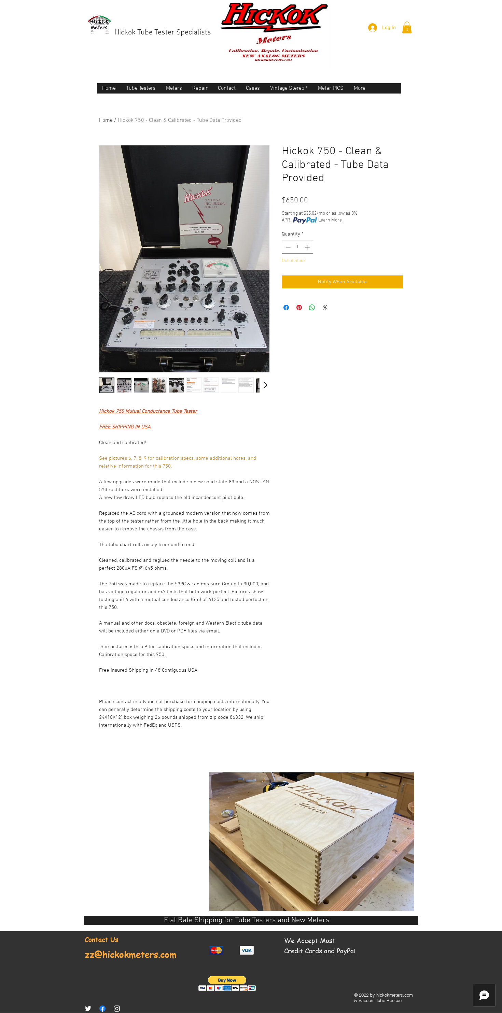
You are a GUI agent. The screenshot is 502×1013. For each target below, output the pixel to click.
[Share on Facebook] (286, 307)
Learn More (330, 220)
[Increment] (307, 247)
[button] (407, 27)
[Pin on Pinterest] (299, 307)
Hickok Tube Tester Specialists (162, 32)
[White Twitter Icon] (88, 1008)
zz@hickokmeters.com (131, 954)
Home (106, 120)
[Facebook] (102, 1008)
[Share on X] (325, 307)
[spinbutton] (297, 247)
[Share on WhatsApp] (312, 307)
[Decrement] (287, 247)
